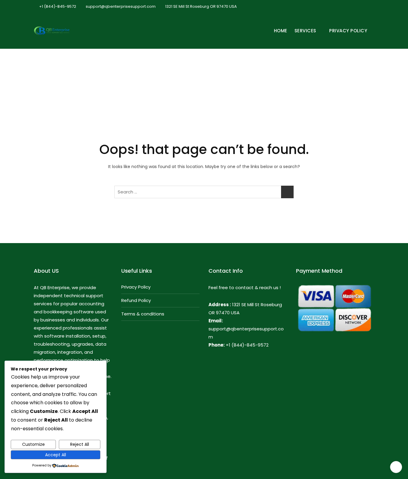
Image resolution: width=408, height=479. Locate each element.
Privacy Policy (348, 31)
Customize (33, 444)
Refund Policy (136, 300)
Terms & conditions (142, 314)
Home (280, 31)
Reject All (79, 444)
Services (305, 31)
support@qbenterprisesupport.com (120, 6)
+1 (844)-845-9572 (57, 6)
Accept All (55, 455)
